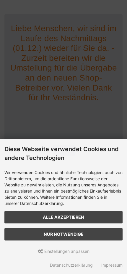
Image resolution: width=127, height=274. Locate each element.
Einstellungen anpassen (66, 251)
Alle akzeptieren (63, 217)
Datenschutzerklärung (71, 265)
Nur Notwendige (64, 234)
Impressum (112, 265)
